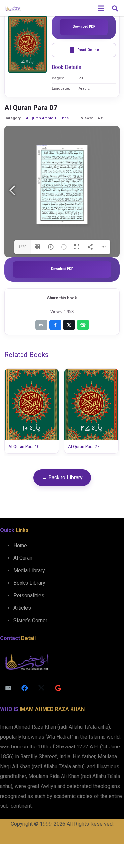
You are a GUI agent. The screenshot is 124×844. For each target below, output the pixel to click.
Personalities (28, 595)
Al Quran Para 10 (23, 446)
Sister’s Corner (30, 620)
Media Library (29, 570)
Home (20, 545)
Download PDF (84, 27)
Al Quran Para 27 (83, 446)
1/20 (22, 247)
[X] (41, 688)
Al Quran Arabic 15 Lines (47, 118)
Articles (22, 608)
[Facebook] (25, 688)
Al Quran (22, 558)
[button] (115, 8)
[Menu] (101, 8)
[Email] (8, 688)
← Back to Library (62, 477)
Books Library (29, 583)
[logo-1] (13, 8)
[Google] (58, 688)
